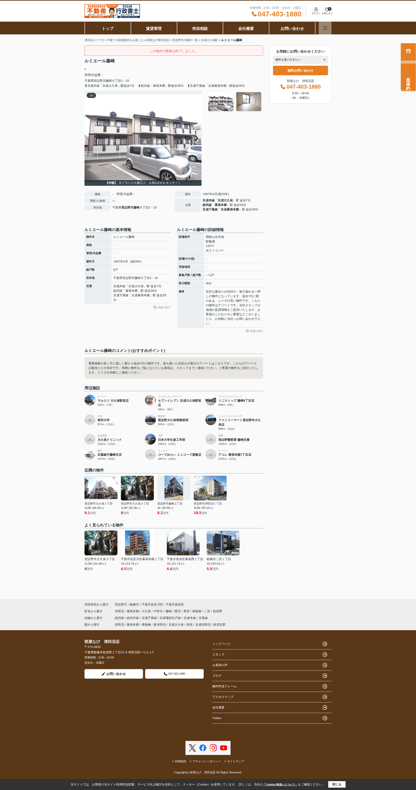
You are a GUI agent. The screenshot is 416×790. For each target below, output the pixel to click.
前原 (190, 624)
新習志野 (219, 624)
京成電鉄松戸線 (171, 618)
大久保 (147, 611)
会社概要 (246, 28)
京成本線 (209, 200)
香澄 (186, 611)
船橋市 (134, 604)
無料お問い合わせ (301, 70)
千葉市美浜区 (175, 604)
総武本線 (133, 618)
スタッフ (218, 654)
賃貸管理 (154, 28)
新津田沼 (160, 624)
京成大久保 (225, 200)
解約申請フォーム (224, 686)
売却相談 (200, 28)
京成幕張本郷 (230, 209)
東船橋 (197, 611)
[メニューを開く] (325, 28)
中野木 (159, 611)
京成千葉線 (210, 209)
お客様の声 (220, 665)
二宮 (207, 611)
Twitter (216, 718)
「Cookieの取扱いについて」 (280, 784)
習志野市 (100, 80)
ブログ (216, 675)
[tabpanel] (235, 102)
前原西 (217, 611)
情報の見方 (164, 307)
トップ (108, 28)
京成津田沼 (203, 624)
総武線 (207, 205)
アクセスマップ (223, 697)
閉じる (336, 784)
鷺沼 (177, 611)
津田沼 (120, 611)
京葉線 (203, 618)
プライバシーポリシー (207, 761)
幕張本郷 (221, 205)
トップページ (221, 644)
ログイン (316, 13)
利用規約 (180, 761)
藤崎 (109, 80)
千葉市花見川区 (152, 604)
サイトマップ (235, 761)
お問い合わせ (292, 28)
